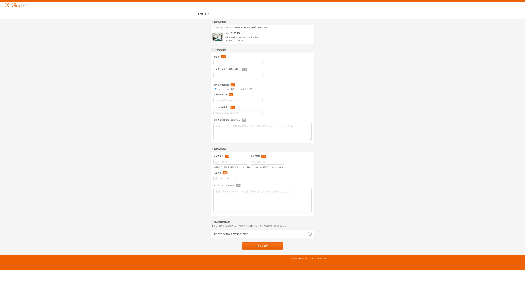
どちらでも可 (246, 89)
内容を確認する (262, 246)
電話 (232, 89)
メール (221, 89)
